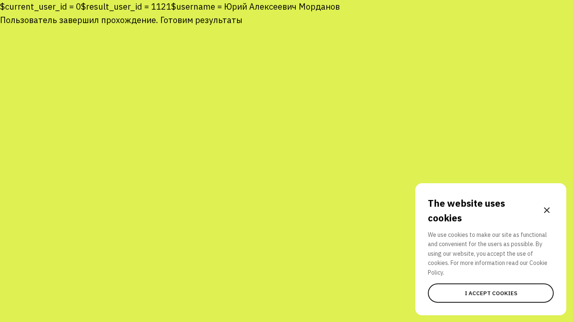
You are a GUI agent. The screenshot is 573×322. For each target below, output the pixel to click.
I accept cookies (491, 293)
